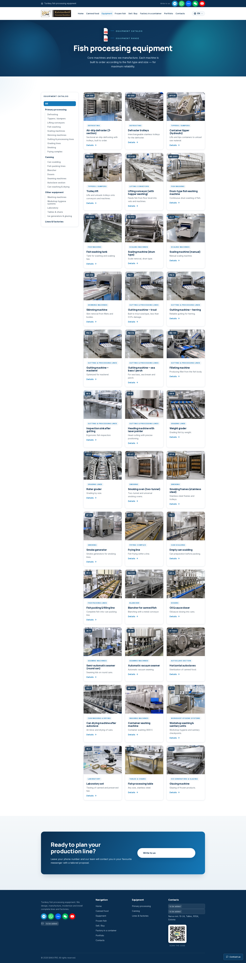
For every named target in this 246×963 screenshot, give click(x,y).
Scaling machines (56, 131)
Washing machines (56, 197)
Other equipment (54, 192)
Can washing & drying (58, 187)
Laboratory (52, 208)
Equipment (107, 13)
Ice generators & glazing (59, 216)
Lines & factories (54, 221)
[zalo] (188, 3)
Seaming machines (56, 178)
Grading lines (54, 143)
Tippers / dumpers (56, 118)
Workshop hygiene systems (56, 202)
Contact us (234, 957)
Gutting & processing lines (60, 139)
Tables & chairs (55, 212)
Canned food (92, 13)
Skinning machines (56, 135)
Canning (49, 157)
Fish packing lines (56, 166)
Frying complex (54, 151)
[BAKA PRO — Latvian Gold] (56, 13)
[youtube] (202, 3)
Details (90, 145)
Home (81, 13)
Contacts (180, 13)
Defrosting (52, 114)
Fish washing (54, 127)
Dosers (50, 174)
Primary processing (55, 109)
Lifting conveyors (56, 122)
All (46, 103)
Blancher (51, 170)
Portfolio (168, 13)
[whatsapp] (181, 3)
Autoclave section (56, 182)
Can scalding (54, 162)
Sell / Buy (133, 13)
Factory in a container (151, 13)
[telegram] (175, 3)
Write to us (149, 853)
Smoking (51, 147)
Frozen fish (120, 13)
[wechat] (195, 3)
